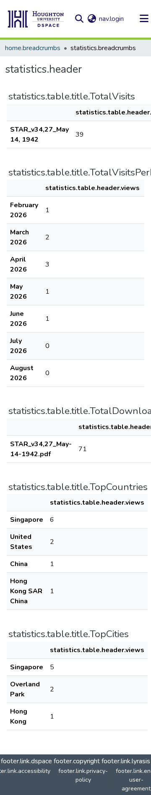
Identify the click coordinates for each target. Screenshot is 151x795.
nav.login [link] (111, 18)
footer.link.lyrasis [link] (126, 761)
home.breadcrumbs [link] (32, 48)
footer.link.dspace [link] (26, 761)
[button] (36, 18)
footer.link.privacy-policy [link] (83, 775)
